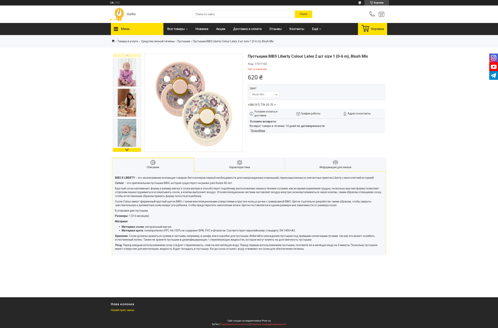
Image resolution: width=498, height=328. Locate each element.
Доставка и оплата (247, 29)
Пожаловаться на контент (234, 324)
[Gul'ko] (117, 14)
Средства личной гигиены (157, 41)
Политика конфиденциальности (268, 324)
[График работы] (381, 14)
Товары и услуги (127, 41)
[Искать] (303, 14)
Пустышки (183, 41)
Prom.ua (266, 320)
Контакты (296, 29)
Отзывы (275, 29)
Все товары (176, 29)
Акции (220, 29)
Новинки (202, 29)
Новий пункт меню (122, 310)
